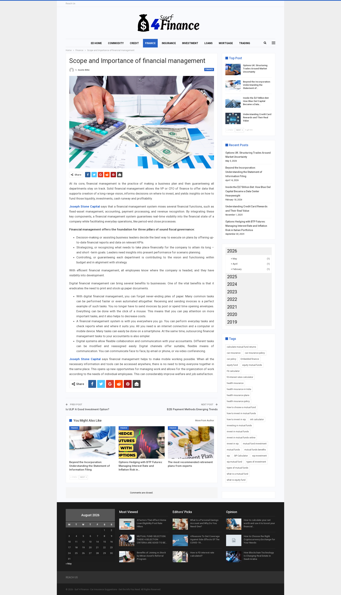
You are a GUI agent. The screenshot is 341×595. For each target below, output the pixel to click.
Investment (190, 43)
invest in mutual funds (238, 431)
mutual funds (233, 449)
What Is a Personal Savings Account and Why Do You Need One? (204, 523)
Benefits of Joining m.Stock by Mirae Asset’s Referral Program (151, 555)
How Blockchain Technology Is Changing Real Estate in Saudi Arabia (259, 555)
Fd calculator (233, 371)
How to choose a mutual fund (241, 407)
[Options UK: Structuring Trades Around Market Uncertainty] (233, 69)
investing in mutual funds (239, 425)
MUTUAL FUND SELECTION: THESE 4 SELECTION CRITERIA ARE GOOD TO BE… (152, 539)
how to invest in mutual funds (241, 413)
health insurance (235, 383)
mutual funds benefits (255, 449)
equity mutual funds (252, 365)
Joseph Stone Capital (84, 206)
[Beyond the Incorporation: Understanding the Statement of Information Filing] (92, 442)
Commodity (116, 43)
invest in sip (233, 443)
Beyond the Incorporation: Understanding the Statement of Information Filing (243, 172)
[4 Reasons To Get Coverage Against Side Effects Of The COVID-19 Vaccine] (180, 540)
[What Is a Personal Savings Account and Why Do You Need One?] (180, 524)
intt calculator (257, 419)
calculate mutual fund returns (241, 347)
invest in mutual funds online (241, 437)
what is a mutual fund (237, 474)
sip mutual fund (234, 462)
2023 (232, 291)
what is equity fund (236, 480)
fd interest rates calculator (240, 377)
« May (69, 563)
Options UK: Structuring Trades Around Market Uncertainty (255, 68)
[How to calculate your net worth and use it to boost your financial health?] (233, 524)
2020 (232, 314)
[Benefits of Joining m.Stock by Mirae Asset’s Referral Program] (126, 556)
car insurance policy (255, 353)
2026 (232, 251)
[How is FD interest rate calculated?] (180, 556)
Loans (208, 43)
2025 (232, 276)
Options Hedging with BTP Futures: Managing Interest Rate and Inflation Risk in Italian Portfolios (246, 226)
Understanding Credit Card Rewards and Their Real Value (257, 117)
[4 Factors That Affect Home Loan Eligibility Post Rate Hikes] (126, 524)
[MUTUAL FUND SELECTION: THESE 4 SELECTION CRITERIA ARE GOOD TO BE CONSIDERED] (126, 540)
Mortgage (226, 43)
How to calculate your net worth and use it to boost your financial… (259, 523)
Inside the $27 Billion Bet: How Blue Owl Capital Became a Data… (256, 101)
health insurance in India (239, 389)
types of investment (256, 462)
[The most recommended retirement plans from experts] (191, 442)
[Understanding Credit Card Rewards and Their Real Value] (233, 118)
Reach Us (70, 3)
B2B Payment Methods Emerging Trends (192, 409)
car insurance (233, 353)
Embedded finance (250, 359)
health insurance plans (238, 395)
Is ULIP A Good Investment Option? (87, 409)
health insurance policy (238, 401)
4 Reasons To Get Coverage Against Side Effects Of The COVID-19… (205, 539)
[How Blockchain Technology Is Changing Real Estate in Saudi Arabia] (233, 556)
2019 (232, 322)
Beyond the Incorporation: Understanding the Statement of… (256, 84)
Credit (134, 43)
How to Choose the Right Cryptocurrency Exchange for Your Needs (259, 539)
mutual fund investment (255, 443)
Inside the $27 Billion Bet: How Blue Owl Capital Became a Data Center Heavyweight (248, 191)
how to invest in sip (236, 419)
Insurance (169, 43)
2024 (232, 284)
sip (228, 456)
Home (98, 43)
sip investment (259, 456)
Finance (150, 43)
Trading (244, 43)
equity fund (232, 365)
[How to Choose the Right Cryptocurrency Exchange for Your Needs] (233, 540)
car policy (231, 359)
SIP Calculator (241, 456)
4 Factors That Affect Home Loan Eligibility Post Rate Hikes (151, 523)
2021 (232, 307)
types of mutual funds (237, 468)
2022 (232, 299)
